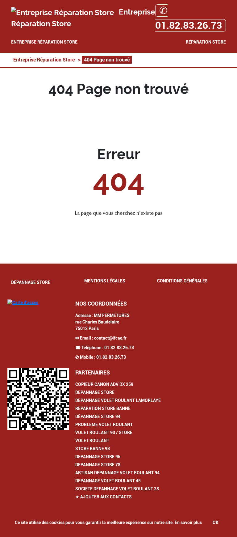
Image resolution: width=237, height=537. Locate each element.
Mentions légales (104, 280)
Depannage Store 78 (97, 464)
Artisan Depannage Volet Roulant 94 (117, 472)
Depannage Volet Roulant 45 (108, 480)
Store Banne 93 (92, 448)
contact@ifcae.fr (110, 338)
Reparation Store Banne (103, 408)
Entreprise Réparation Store (44, 42)
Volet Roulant (92, 440)
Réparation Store (206, 42)
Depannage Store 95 (97, 456)
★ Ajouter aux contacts (103, 496)
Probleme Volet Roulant (104, 424)
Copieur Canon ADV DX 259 (104, 384)
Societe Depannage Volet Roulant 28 (117, 488)
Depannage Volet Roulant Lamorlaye (118, 400)
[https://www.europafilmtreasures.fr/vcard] (38, 399)
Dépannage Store (30, 282)
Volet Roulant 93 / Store (103, 432)
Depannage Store (94, 392)
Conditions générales (182, 280)
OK (215, 522)
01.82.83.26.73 (119, 347)
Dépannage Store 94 (97, 416)
